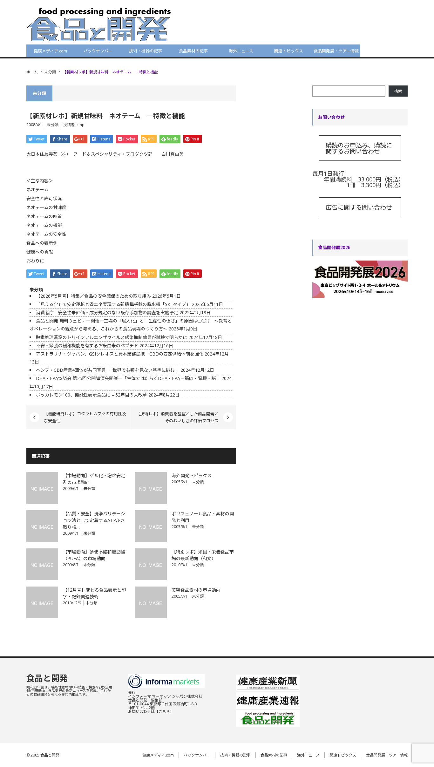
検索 (398, 91)
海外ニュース (241, 51)
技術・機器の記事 (145, 51)
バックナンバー (98, 51)
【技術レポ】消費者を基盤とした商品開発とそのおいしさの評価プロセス (177, 417)
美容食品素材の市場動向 (196, 590)
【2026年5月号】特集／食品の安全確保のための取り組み (93, 296)
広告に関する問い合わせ (359, 207)
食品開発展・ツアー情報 (336, 51)
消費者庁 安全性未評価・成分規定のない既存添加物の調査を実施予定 (107, 312)
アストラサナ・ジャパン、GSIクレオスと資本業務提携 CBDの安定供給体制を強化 (119, 354)
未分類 (50, 72)
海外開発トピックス (192, 475)
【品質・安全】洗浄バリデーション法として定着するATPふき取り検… (94, 520)
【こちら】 (164, 711)
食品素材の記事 (193, 51)
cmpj (81, 124)
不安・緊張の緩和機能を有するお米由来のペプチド (87, 346)
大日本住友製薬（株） (47, 154)
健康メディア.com (50, 51)
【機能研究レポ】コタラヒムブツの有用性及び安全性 (85, 417)
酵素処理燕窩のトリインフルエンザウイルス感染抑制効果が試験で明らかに (111, 337)
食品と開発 (47, 678)
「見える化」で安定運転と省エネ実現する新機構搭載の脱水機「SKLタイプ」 (113, 304)
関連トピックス (288, 51)
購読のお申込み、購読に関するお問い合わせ (359, 148)
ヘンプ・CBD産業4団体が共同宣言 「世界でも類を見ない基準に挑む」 (107, 370)
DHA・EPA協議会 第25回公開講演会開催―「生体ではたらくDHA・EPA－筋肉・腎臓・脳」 (128, 378)
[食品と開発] (98, 24)
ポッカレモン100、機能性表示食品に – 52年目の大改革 (91, 395)
